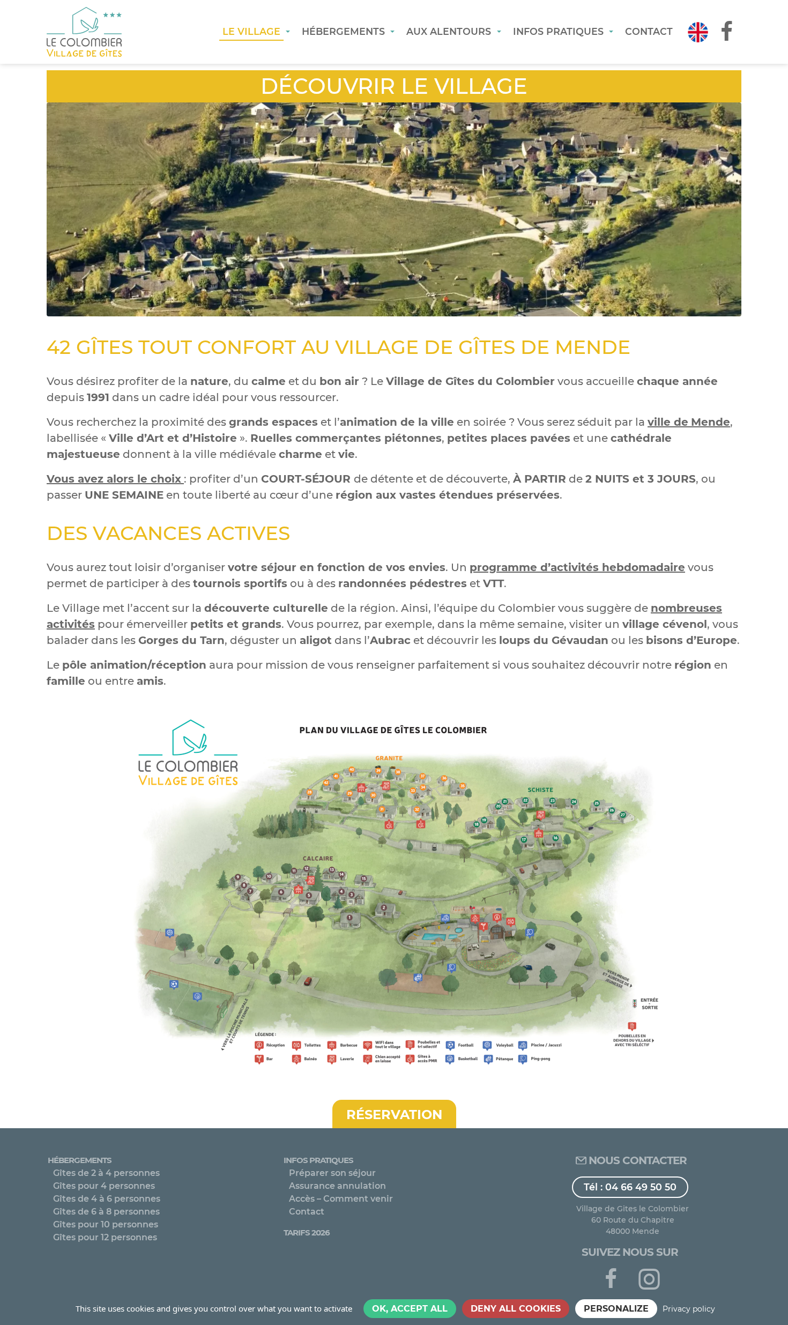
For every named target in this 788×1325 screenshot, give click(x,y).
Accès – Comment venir (341, 1199)
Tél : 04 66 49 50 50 (630, 1187)
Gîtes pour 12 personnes (105, 1237)
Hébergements (79, 1160)
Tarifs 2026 (307, 1232)
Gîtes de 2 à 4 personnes (106, 1173)
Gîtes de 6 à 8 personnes (106, 1211)
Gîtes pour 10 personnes (105, 1224)
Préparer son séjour (332, 1173)
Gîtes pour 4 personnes (104, 1186)
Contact (306, 1211)
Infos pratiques (318, 1160)
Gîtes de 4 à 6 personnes (106, 1199)
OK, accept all (410, 1309)
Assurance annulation (337, 1186)
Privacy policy (689, 1309)
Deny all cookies (516, 1309)
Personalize (616, 1309)
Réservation (394, 1114)
